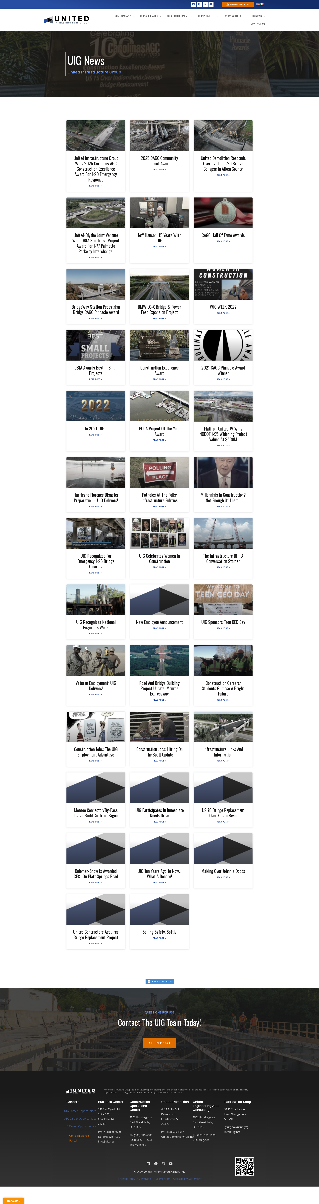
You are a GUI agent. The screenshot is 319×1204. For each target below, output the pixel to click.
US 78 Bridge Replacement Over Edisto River (223, 813)
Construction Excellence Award (159, 370)
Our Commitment (178, 16)
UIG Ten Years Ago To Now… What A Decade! (159, 874)
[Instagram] (205, 4)
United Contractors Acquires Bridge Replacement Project (96, 934)
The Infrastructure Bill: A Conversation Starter (223, 558)
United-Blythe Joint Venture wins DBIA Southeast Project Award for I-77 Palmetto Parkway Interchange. (95, 243)
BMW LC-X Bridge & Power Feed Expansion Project (159, 309)
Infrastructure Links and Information (223, 752)
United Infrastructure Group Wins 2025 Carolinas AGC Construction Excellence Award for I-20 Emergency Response (95, 169)
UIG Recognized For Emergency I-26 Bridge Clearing (95, 561)
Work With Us (233, 16)
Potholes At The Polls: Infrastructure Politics (159, 497)
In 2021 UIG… (96, 428)
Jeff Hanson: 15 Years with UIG (159, 238)
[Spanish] (262, 4)
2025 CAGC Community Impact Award (159, 161)
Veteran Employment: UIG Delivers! (96, 686)
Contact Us (258, 23)
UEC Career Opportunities (80, 1118)
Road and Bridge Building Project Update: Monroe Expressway (159, 688)
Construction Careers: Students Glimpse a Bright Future (223, 688)
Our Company (122, 16)
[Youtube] (211, 4)
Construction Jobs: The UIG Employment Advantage (96, 752)
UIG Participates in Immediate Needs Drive (159, 813)
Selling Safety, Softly (159, 931)
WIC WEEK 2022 (223, 306)
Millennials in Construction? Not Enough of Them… (223, 497)
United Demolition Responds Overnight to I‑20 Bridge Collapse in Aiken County (223, 163)
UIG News (256, 16)
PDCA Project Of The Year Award (159, 431)
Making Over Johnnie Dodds (223, 871)
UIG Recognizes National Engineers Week (96, 625)
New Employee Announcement (159, 622)
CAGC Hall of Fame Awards (223, 235)
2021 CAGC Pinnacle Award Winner (223, 370)
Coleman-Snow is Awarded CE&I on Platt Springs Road (96, 874)
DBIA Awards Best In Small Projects (95, 370)
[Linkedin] (193, 4)
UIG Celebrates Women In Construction (159, 558)
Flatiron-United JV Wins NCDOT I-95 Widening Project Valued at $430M (223, 434)
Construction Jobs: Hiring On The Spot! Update (159, 752)
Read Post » (95, 185)
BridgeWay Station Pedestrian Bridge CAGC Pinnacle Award (96, 309)
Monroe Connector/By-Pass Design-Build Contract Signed (95, 813)
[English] (258, 4)
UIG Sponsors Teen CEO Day (223, 622)
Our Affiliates (149, 16)
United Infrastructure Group (94, 72)
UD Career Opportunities (80, 1126)
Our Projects (206, 16)
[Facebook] (199, 4)
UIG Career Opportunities (80, 1111)
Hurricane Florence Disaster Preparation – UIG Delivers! (95, 497)
